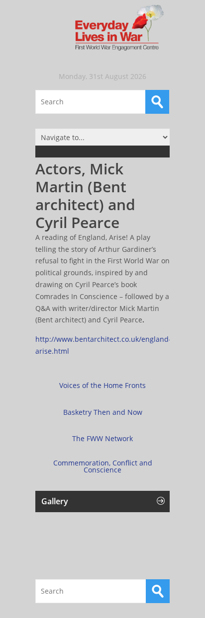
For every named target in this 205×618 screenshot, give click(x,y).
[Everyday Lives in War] (102, 28)
